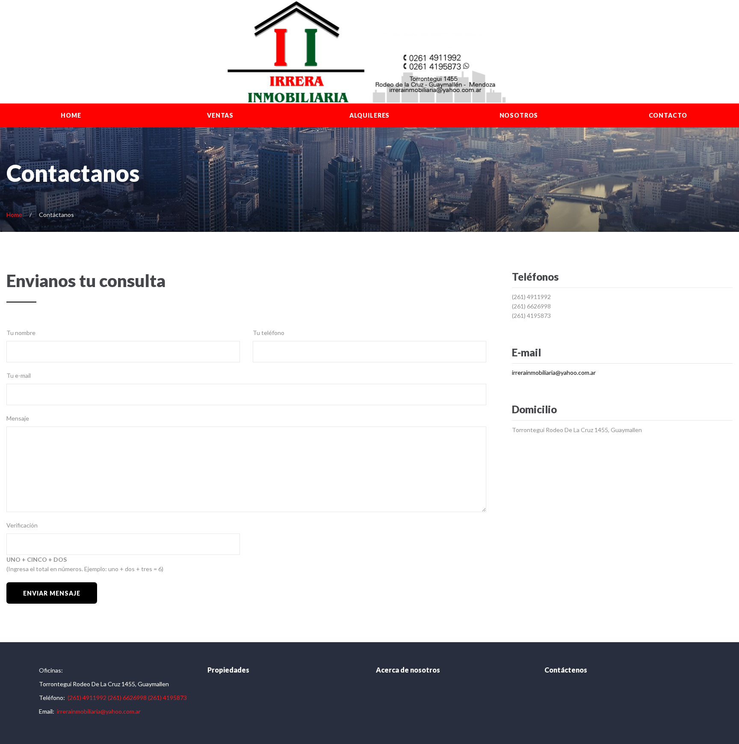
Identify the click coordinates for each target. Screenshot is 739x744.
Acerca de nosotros (408, 670)
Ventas (220, 115)
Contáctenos (565, 670)
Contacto (668, 115)
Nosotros (519, 115)
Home (71, 115)
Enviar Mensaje (51, 593)
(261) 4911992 (531, 296)
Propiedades (228, 670)
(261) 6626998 (531, 306)
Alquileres (369, 115)
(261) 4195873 (531, 315)
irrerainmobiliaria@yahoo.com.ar (554, 372)
